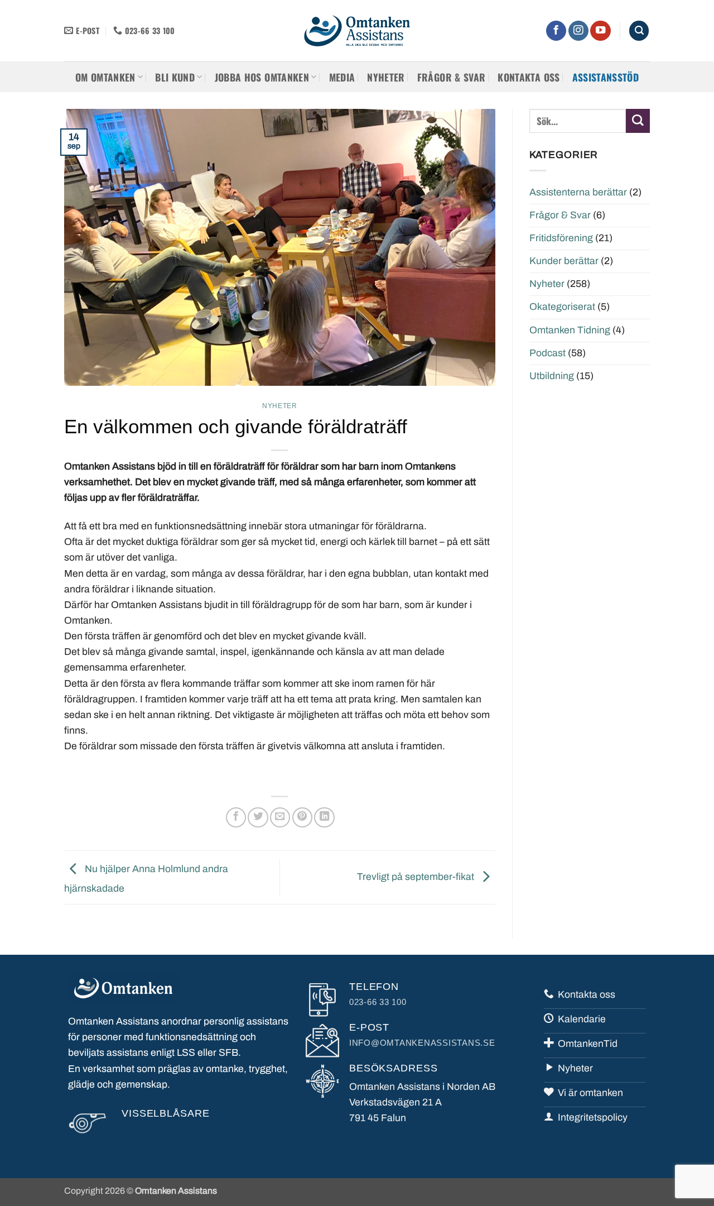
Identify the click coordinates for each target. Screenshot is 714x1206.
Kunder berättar (564, 261)
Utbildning (551, 376)
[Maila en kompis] (280, 817)
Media (342, 77)
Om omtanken (105, 77)
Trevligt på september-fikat (416, 877)
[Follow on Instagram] (578, 31)
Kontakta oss (528, 77)
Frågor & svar (451, 77)
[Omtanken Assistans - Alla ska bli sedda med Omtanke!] (357, 30)
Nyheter (385, 77)
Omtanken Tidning (569, 330)
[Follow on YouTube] (600, 31)
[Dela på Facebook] (236, 817)
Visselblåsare (165, 1113)
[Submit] (638, 121)
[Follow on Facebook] (556, 31)
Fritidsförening (561, 238)
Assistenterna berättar (578, 192)
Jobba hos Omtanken (262, 77)
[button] (639, 31)
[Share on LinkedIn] (324, 817)
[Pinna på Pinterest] (302, 817)
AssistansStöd (605, 77)
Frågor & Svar (560, 215)
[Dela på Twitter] (258, 817)
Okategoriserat (562, 307)
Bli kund (175, 77)
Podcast (547, 353)
